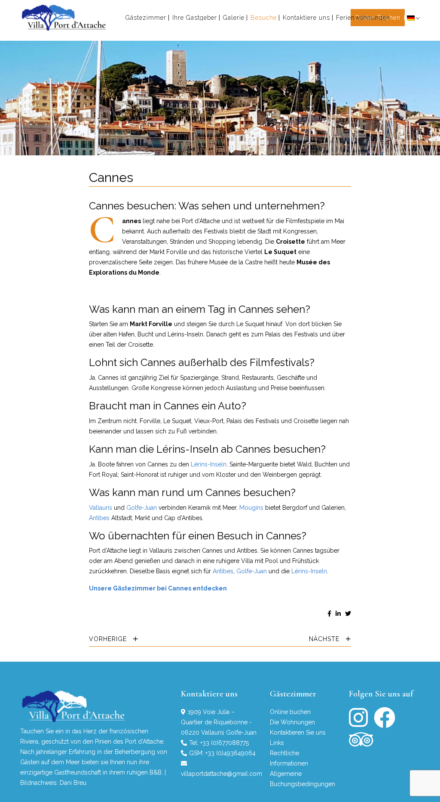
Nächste (325, 639)
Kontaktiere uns (306, 18)
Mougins (251, 507)
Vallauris (100, 507)
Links (277, 742)
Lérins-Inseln (208, 464)
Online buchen (290, 711)
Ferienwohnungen (363, 18)
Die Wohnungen (292, 722)
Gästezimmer (145, 18)
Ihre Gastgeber (194, 18)
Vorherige (109, 639)
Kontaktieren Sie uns (298, 732)
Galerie (233, 18)
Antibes (99, 517)
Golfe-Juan (141, 507)
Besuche (264, 18)
